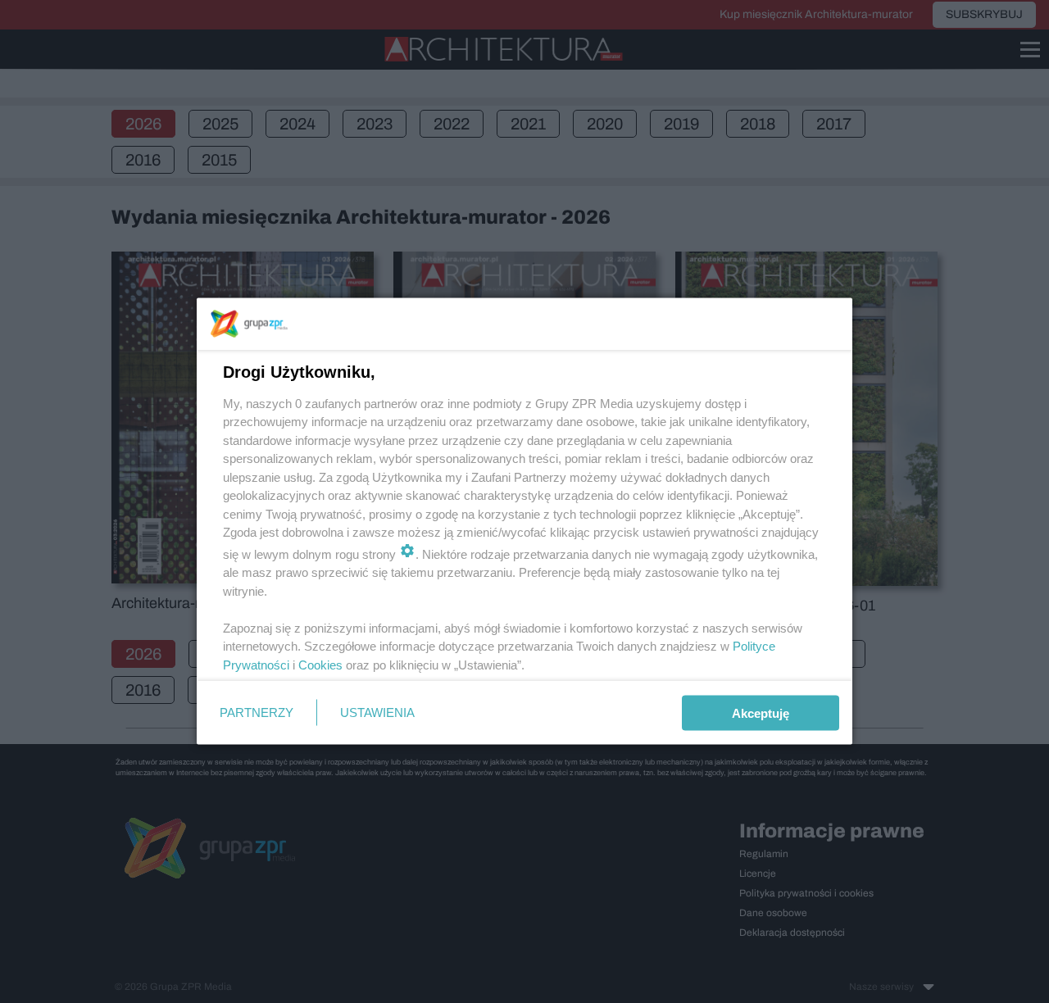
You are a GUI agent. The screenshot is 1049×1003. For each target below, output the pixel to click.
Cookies (320, 664)
